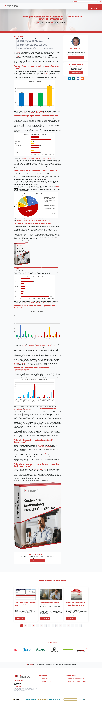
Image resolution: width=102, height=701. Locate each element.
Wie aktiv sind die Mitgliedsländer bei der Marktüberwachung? (32, 45)
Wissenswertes (56, 6)
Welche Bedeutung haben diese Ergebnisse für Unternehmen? (32, 47)
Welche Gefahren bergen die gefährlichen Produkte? (30, 41)
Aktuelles (65, 6)
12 (64, 625)
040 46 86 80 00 (18, 686)
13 (68, 625)
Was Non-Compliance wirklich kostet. (49, 603)
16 (80, 625)
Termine (75, 6)
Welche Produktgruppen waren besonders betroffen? (30, 40)
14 (72, 625)
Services (38, 6)
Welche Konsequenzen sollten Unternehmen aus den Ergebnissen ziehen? (35, 48)
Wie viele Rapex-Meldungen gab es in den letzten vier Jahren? (33, 38)
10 (56, 625)
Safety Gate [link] (17, 52)
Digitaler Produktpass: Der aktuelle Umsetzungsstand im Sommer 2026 (25, 604)
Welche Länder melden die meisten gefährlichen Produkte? (31, 44)
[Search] (72, 1)
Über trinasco (82, 6)
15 (76, 625)
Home (26, 664)
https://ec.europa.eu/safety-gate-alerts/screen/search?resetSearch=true (38, 112)
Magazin (70, 6)
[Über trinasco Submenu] (86, 6)
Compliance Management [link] (40, 469)
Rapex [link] (50, 54)
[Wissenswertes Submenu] (61, 6)
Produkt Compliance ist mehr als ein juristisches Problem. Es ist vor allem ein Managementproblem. (76, 604)
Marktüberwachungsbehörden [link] (20, 363)
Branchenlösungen (47, 6)
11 (60, 625)
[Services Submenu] (41, 6)
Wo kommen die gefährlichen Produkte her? (28, 43)
